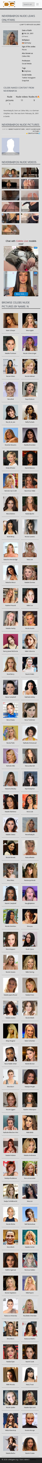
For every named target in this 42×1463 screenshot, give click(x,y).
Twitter (24, 78)
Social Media (27, 63)
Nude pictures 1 (10, 100)
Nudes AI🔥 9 (34, 98)
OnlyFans (27, 71)
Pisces (24, 49)
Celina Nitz (26, 56)
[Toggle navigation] (37, 4)
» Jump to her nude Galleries (29, 24)
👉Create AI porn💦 (33, 133)
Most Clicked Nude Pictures (33, 130)
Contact (33, 1459)
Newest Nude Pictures (17, 129)
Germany (27, 43)
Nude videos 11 (22, 98)
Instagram (31, 78)
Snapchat (25, 80)
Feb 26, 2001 (28, 33)
